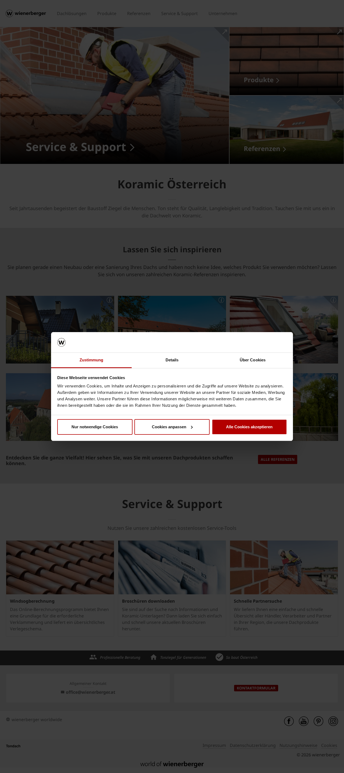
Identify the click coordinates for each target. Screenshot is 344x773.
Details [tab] (172, 360)
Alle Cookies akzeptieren (249, 427)
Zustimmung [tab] (91, 360)
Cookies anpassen (169, 427)
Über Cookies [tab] (253, 360)
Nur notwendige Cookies (94, 427)
